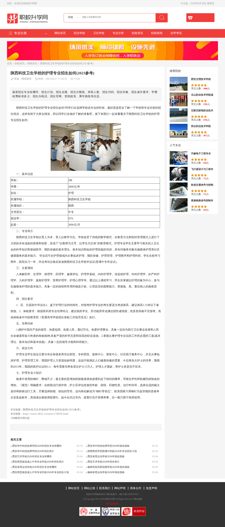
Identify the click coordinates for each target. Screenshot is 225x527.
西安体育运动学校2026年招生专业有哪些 (34, 467)
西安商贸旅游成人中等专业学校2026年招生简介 (38, 461)
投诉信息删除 (112, 504)
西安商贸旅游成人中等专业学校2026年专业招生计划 (40, 472)
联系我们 (104, 488)
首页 (9, 63)
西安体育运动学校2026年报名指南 (106, 456)
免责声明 (151, 488)
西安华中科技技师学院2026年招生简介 (33, 451)
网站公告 (89, 488)
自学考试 (176, 33)
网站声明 (120, 488)
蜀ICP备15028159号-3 (129, 494)
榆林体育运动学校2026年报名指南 (106, 472)
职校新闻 (156, 33)
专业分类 (118, 33)
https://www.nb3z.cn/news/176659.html (46, 414)
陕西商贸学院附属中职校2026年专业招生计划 (112, 451)
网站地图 (138, 499)
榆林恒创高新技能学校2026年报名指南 (108, 467)
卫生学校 (98, 33)
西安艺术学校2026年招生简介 (104, 461)
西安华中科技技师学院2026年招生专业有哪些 (37, 446)
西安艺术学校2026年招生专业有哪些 (32, 456)
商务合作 (135, 488)
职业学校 (79, 33)
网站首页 (60, 33)
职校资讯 (137, 33)
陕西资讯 (32, 63)
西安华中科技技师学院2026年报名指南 (108, 446)
